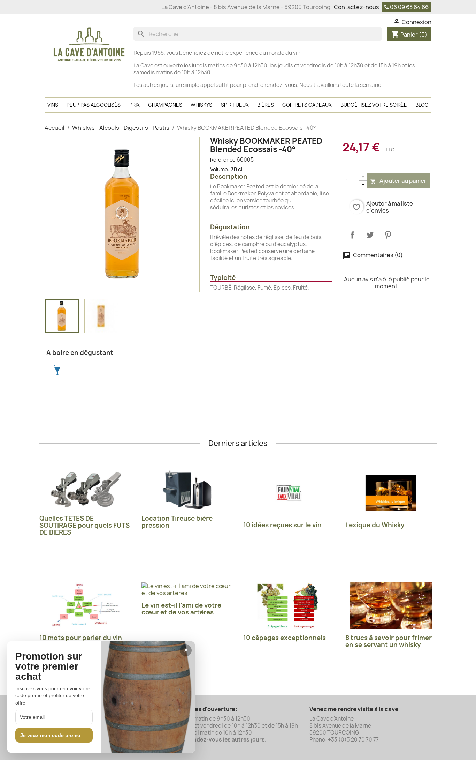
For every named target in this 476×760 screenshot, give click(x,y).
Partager (352, 235)
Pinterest (388, 235)
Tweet (370, 235)
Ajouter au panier (398, 181)
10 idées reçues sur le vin (282, 525)
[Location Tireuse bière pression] (187, 489)
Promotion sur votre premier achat (48, 666)
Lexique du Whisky (375, 525)
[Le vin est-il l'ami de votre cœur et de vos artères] (187, 589)
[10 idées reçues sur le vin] (289, 493)
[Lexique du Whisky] (391, 493)
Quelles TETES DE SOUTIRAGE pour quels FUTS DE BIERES (84, 525)
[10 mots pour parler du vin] (85, 605)
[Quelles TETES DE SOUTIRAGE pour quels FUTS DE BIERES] (85, 489)
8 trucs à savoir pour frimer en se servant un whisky (388, 641)
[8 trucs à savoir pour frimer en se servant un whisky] (391, 605)
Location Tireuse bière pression (177, 522)
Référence (223, 159)
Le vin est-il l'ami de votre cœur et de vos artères (181, 609)
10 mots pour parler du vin (80, 637)
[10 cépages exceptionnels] (289, 605)
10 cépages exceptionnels (284, 637)
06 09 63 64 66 (409, 7)
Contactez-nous (356, 7)
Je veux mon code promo (50, 735)
